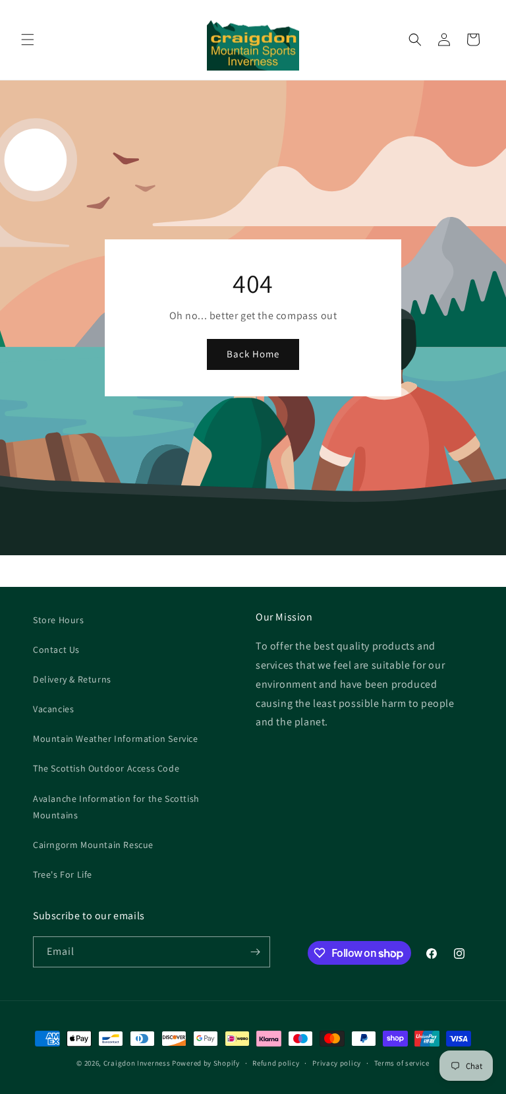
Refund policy (275, 1063)
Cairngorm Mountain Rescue (93, 845)
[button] (27, 39)
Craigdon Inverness (137, 1063)
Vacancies (53, 709)
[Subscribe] (254, 951)
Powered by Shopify (206, 1063)
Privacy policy (336, 1063)
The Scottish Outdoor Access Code (106, 768)
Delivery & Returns (72, 679)
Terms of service (402, 1063)
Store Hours (58, 620)
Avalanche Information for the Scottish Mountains (116, 807)
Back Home (253, 354)
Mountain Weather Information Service (115, 739)
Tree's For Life (62, 874)
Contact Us (56, 649)
